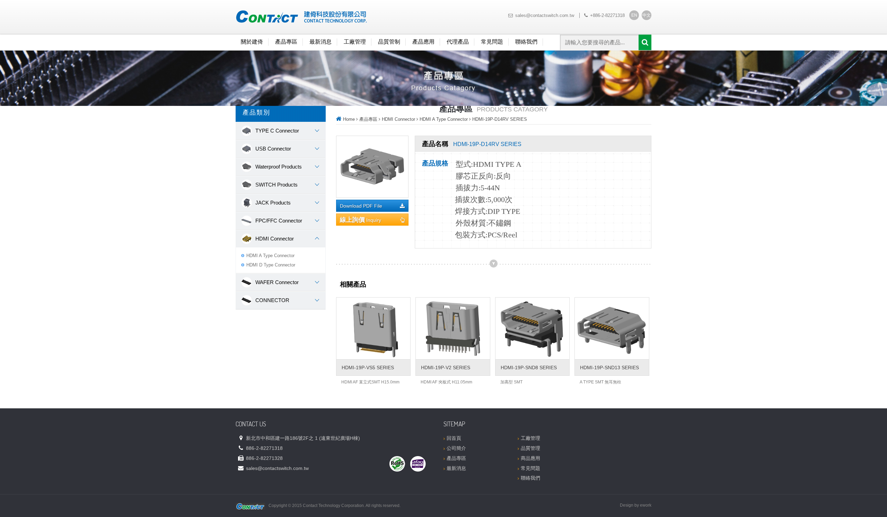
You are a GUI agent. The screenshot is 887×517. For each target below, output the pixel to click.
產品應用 (423, 42)
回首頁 (454, 438)
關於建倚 (252, 42)
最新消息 (320, 42)
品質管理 (530, 448)
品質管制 (389, 42)
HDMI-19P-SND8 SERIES (529, 367)
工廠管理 (355, 42)
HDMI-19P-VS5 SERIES (368, 367)
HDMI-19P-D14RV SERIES (499, 119)
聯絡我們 (526, 42)
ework (645, 505)
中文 (646, 15)
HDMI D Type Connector (270, 264)
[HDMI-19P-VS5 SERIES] (373, 328)
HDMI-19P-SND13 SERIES (609, 367)
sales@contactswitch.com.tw (544, 15)
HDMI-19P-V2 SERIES (445, 367)
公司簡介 (456, 448)
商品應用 (530, 458)
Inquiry (360, 219)
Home (349, 119)
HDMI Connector (398, 119)
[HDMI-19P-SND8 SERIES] (532, 328)
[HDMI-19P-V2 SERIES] (453, 328)
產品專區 (286, 42)
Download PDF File (361, 206)
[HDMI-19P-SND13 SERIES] (612, 328)
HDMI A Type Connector (270, 255)
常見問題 (492, 42)
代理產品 (458, 42)
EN (634, 15)
